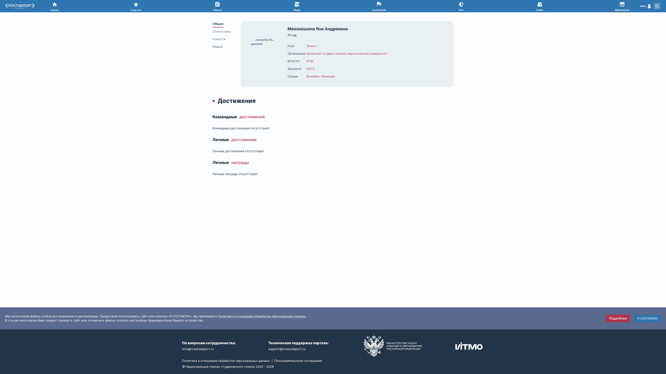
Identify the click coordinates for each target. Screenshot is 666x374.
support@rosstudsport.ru (287, 349)
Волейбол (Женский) (321, 76)
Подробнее (618, 318)
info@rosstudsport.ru (198, 349)
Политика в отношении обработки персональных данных (226, 361)
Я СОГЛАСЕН (647, 318)
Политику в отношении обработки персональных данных (262, 316)
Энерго (311, 46)
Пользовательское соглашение (298, 361)
